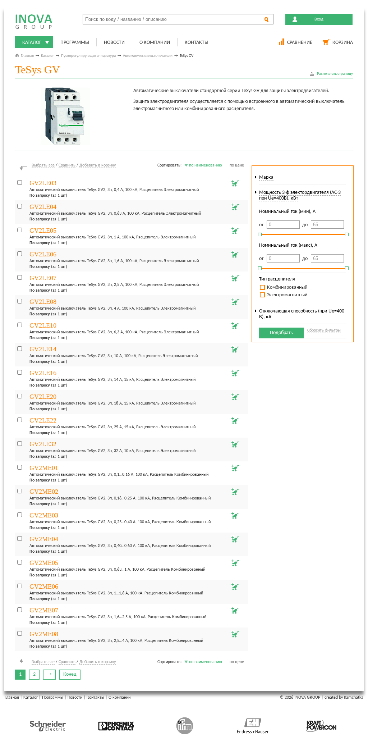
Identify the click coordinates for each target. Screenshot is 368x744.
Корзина (342, 42)
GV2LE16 (42, 372)
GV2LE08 (42, 301)
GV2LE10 (42, 325)
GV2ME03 (43, 515)
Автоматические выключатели (147, 56)
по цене (237, 165)
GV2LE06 (42, 254)
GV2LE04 (42, 206)
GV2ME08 (43, 634)
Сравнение (299, 42)
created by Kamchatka (344, 697)
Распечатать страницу (335, 74)
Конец (70, 674)
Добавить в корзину (97, 165)
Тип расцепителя (277, 279)
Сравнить (67, 165)
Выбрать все (43, 165)
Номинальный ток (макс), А (288, 245)
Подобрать (281, 333)
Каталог (31, 42)
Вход (318, 19)
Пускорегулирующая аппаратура (88, 56)
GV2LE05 (42, 230)
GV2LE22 (42, 420)
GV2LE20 (42, 396)
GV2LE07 (42, 278)
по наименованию (205, 165)
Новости (114, 42)
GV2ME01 (43, 467)
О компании (154, 42)
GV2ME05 (43, 562)
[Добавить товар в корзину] (234, 182)
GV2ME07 (43, 610)
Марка (266, 177)
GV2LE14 (42, 349)
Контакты (196, 42)
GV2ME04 (43, 539)
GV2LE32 (42, 444)
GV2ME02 (43, 491)
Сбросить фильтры (324, 330)
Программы (74, 42)
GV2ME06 (43, 586)
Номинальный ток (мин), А (287, 211)
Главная (27, 56)
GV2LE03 (42, 183)
